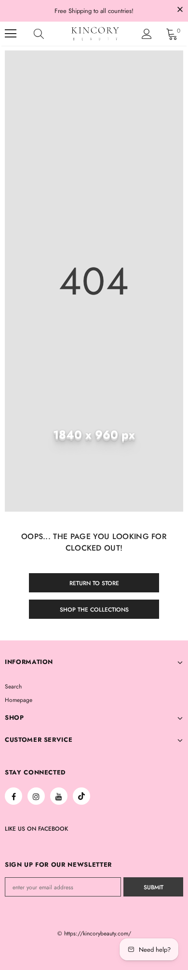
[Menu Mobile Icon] (10, 33)
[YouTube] (58, 796)
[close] (180, 10)
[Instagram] (36, 796)
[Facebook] (13, 796)
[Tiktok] (81, 796)
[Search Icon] (48, 33)
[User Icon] (147, 34)
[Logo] (95, 34)
